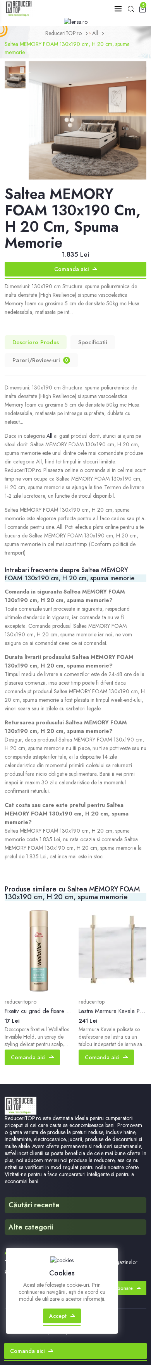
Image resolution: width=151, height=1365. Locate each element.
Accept (58, 1316)
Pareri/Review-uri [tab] (40, 360)
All (95, 33)
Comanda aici (71, 269)
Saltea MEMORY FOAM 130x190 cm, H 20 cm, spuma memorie (67, 48)
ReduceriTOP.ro (63, 33)
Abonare (123, 1288)
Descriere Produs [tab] (35, 342)
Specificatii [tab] (92, 342)
